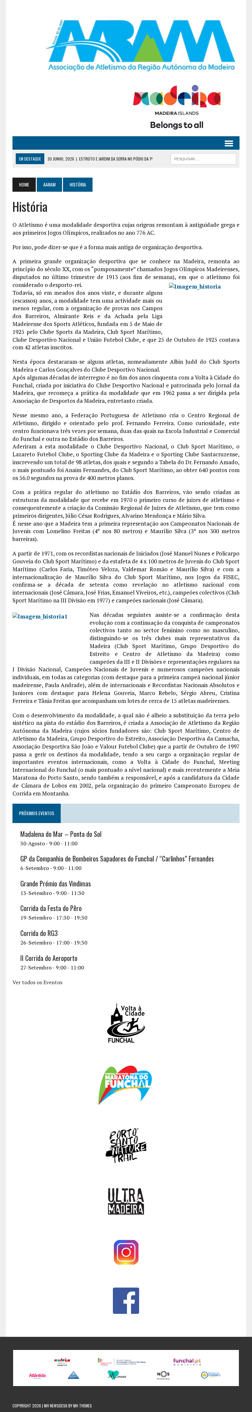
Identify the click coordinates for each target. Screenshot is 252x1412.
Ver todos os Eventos (37, 982)
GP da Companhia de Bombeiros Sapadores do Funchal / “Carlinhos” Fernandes (117, 858)
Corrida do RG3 (39, 933)
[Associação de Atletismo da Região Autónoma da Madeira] (125, 45)
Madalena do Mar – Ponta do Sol (60, 834)
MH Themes (82, 1405)
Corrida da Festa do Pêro (51, 908)
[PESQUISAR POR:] (203, 158)
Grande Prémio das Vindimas (55, 883)
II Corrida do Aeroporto (48, 958)
